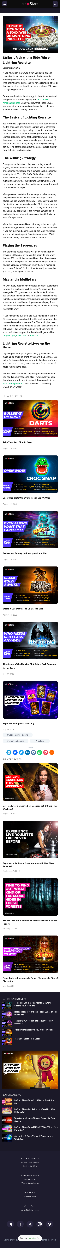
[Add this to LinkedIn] (27, 752)
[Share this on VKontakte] (33, 752)
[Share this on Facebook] (15, 752)
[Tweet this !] (21, 752)
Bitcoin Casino (30, 1197)
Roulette (40, 741)
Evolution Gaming (16, 741)
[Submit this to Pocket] (45, 752)
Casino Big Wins (30, 1166)
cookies (32, 1238)
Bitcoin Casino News (30, 1163)
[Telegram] (8, 752)
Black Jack (21, 335)
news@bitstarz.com (30, 1210)
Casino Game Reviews (18, 735)
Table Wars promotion (13, 383)
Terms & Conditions (30, 1183)
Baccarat (34, 335)
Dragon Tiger (9, 335)
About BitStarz (30, 1180)
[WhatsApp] (39, 752)
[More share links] (51, 752)
